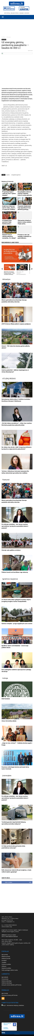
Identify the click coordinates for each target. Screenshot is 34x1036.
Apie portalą (7, 13)
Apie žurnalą (5, 993)
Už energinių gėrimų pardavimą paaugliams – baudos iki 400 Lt (15, 45)
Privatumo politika (6, 964)
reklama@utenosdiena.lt (11, 936)
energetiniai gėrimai (15, 174)
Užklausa (4, 966)
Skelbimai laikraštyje (7, 983)
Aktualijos (8, 37)
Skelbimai (21, 13)
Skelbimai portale (6, 958)
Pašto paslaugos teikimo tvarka (10, 970)
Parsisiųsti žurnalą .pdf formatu (10, 995)
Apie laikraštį (5, 977)
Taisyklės (4, 962)
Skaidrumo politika (6, 968)
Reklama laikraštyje (6, 981)
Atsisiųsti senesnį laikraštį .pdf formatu (11, 985)
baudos (8, 174)
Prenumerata (5, 979)
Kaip (30, 882)
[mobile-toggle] (2, 17)
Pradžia (3, 37)
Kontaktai (26, 13)
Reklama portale (15, 13)
